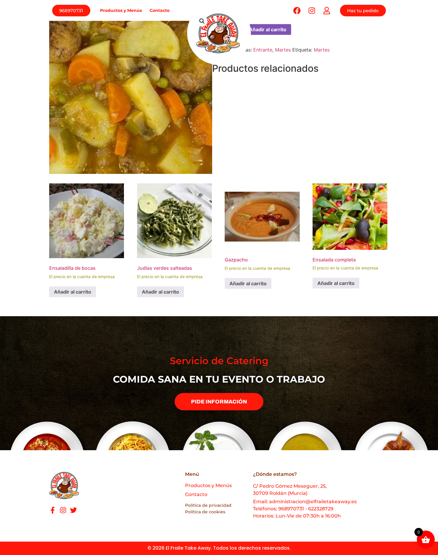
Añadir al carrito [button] (72, 292)
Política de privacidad (208, 505)
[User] (326, 10)
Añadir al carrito (267, 29)
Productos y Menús (121, 10)
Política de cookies (205, 512)
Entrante (262, 50)
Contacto (160, 10)
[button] (202, 21)
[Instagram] (63, 510)
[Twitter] (73, 510)
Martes (283, 50)
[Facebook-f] (52, 510)
